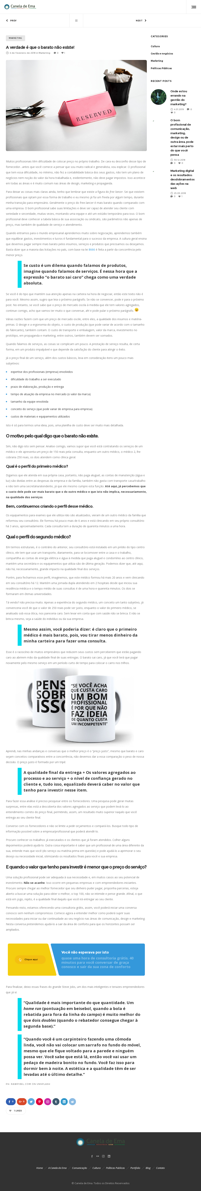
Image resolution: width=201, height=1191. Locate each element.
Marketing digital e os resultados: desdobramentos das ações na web (182, 179)
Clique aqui (31, 959)
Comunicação (79, 1168)
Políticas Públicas (161, 68)
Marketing (157, 60)
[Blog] (76, 20)
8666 (92, 249)
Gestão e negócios (162, 53)
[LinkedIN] (109, 1156)
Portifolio (135, 1168)
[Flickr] (97, 1156)
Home (39, 1168)
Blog (148, 1168)
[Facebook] (92, 1156)
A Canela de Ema (57, 1168)
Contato (160, 1168)
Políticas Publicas (115, 1168)
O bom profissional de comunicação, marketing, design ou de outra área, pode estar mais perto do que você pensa (181, 137)
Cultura (155, 46)
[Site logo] (20, 7)
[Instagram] (103, 1156)
